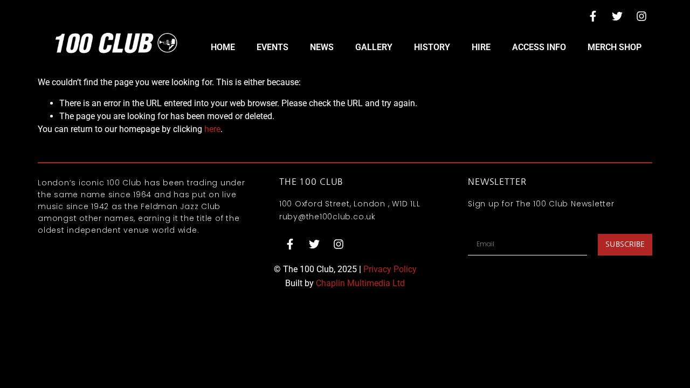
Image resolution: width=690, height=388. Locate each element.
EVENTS (272, 47)
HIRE (481, 47)
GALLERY (373, 47)
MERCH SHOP (614, 47)
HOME (223, 47)
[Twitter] (617, 16)
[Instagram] (641, 16)
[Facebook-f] (593, 16)
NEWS (322, 47)
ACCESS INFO (539, 47)
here (212, 129)
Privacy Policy (390, 269)
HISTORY (432, 47)
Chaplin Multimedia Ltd (360, 283)
